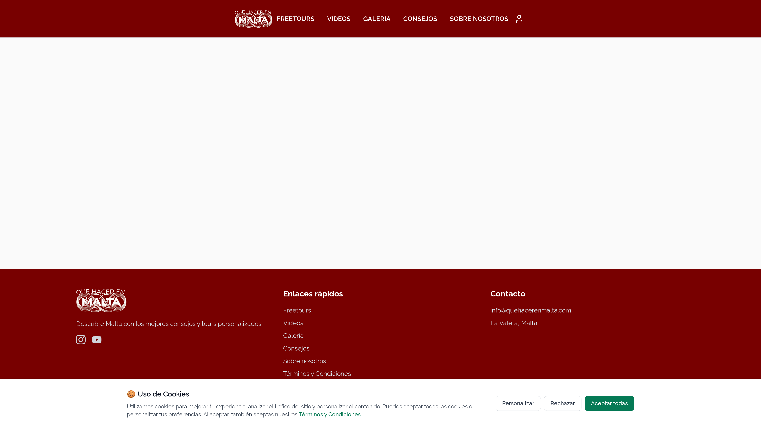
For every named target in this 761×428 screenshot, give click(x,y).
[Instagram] (81, 339)
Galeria (377, 18)
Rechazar (563, 403)
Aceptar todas (609, 403)
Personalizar (518, 403)
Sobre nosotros (479, 18)
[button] (519, 19)
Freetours (296, 18)
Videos (339, 18)
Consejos (420, 18)
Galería (293, 335)
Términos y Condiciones (317, 373)
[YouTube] (96, 339)
